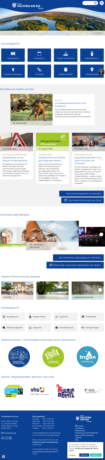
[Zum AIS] (91, 391)
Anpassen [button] (72, 455)
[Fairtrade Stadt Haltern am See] (13, 391)
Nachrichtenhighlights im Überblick (83, 193)
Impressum (79, 428)
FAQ (76, 440)
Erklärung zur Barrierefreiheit (86, 433)
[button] (101, 159)
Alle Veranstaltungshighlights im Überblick (80, 257)
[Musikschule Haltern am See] (18, 357)
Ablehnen (84, 455)
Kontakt (80, 426)
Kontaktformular (9, 433)
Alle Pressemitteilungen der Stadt (84, 201)
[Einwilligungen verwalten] (3, 456)
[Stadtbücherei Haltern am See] (52, 357)
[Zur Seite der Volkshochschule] (39, 391)
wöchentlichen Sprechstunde (44, 451)
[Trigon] (87, 357)
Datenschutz (80, 430)
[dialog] (85, 450)
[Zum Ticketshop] (65, 391)
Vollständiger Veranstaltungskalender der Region (78, 266)
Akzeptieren (96, 455)
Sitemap (78, 437)
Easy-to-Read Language (84, 435)
